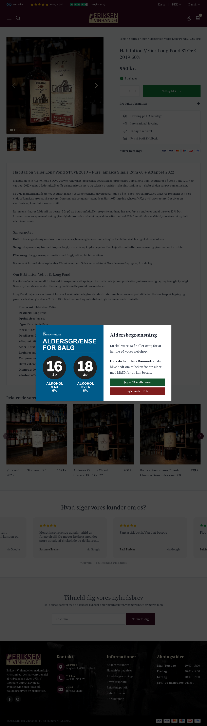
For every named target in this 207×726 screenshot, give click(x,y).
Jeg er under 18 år (137, 391)
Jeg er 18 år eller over (137, 382)
